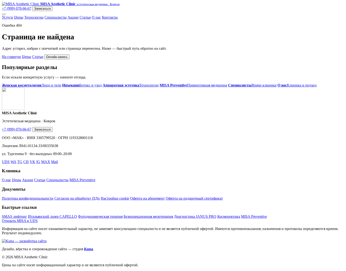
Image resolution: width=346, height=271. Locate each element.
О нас (96, 17)
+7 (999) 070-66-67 (16, 8)
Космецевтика (228, 216)
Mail (54, 162)
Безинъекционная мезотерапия (148, 216)
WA (13, 162)
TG (19, 162)
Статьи (85, 17)
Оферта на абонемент (147, 198)
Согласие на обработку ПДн (77, 198)
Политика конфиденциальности (27, 198)
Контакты (110, 17)
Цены (18, 17)
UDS (6, 162)
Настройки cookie (115, 198)
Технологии (34, 17)
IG (38, 162)
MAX (45, 162)
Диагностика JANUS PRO (195, 216)
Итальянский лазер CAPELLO (52, 216)
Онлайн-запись (57, 57)
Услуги (7, 17)
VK (32, 162)
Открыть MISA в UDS (20, 221)
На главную (11, 57)
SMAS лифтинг (14, 216)
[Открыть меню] (4, 14)
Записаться (42, 8)
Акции (73, 17)
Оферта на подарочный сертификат (194, 198)
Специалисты (55, 17)
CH (26, 162)
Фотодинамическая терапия (100, 216)
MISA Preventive (82, 180)
